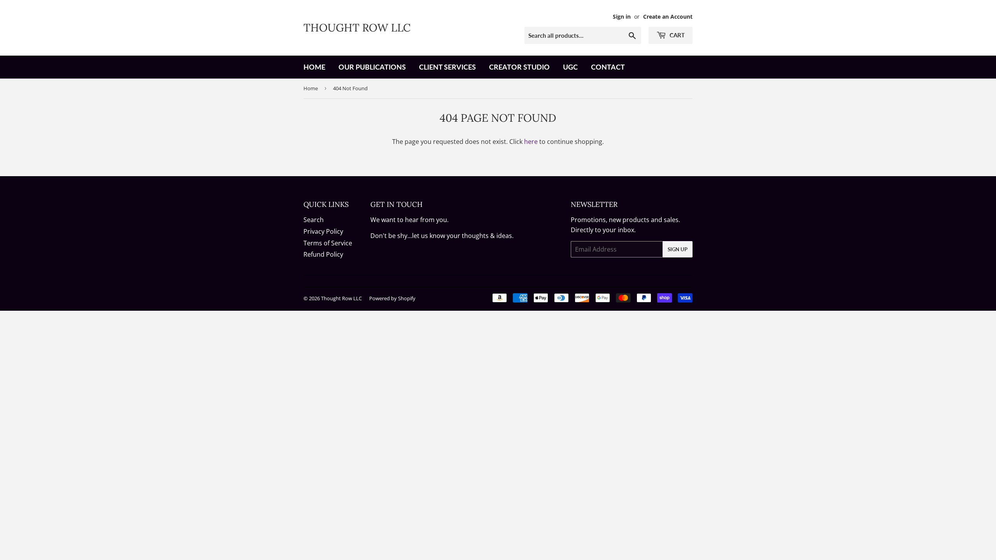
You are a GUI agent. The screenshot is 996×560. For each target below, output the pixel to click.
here (531, 141)
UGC (570, 67)
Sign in (622, 16)
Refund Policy (323, 254)
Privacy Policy (323, 231)
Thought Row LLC (356, 28)
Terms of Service (327, 243)
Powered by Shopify (392, 298)
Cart (676, 35)
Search (313, 219)
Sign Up (677, 249)
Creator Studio (519, 67)
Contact (608, 67)
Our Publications (372, 67)
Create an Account (668, 16)
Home (314, 67)
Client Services (447, 67)
